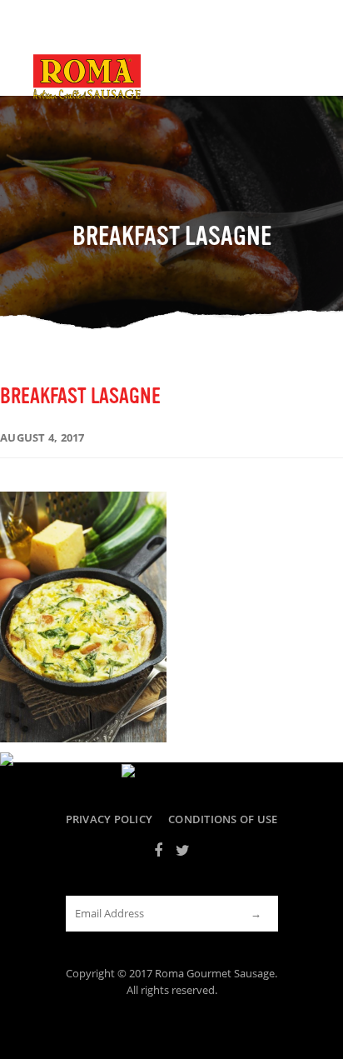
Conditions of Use (222, 819)
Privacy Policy (109, 819)
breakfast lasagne (80, 396)
